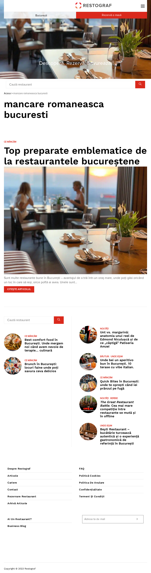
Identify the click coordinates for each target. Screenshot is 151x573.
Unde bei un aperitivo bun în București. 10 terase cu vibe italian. (117, 363)
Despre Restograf (18, 468)
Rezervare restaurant (21, 496)
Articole (12, 475)
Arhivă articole (17, 503)
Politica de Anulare (91, 482)
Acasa (7, 93)
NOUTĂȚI (104, 329)
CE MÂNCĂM (10, 142)
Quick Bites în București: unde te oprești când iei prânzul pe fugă (119, 384)
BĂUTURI (104, 356)
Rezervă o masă (111, 15)
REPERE (114, 398)
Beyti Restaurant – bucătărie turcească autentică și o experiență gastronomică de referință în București (119, 436)
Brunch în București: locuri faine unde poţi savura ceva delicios (41, 367)
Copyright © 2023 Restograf (20, 568)
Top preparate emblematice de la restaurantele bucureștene (75, 156)
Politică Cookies (89, 475)
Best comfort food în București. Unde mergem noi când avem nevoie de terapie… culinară (44, 345)
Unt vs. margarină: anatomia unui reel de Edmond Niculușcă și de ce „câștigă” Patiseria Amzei (119, 339)
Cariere (12, 482)
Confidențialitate (90, 489)
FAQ (81, 468)
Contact (12, 489)
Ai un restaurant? (19, 519)
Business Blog (16, 526)
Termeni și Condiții (91, 496)
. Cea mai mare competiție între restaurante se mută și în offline (118, 409)
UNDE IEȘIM (117, 356)
